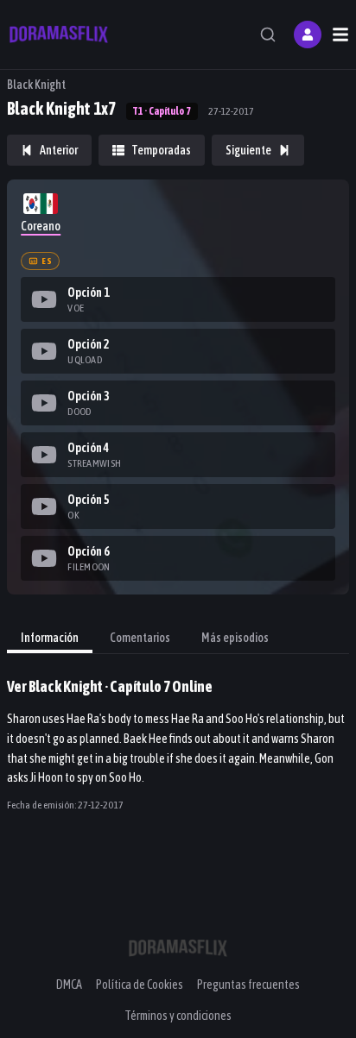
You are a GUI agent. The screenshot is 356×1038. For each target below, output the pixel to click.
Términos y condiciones (178, 1015)
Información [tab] (50, 638)
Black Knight (36, 84)
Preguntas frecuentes (248, 984)
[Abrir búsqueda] (267, 34)
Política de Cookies (139, 984)
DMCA (69, 984)
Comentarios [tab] (140, 638)
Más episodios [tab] (235, 638)
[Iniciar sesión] (307, 34)
